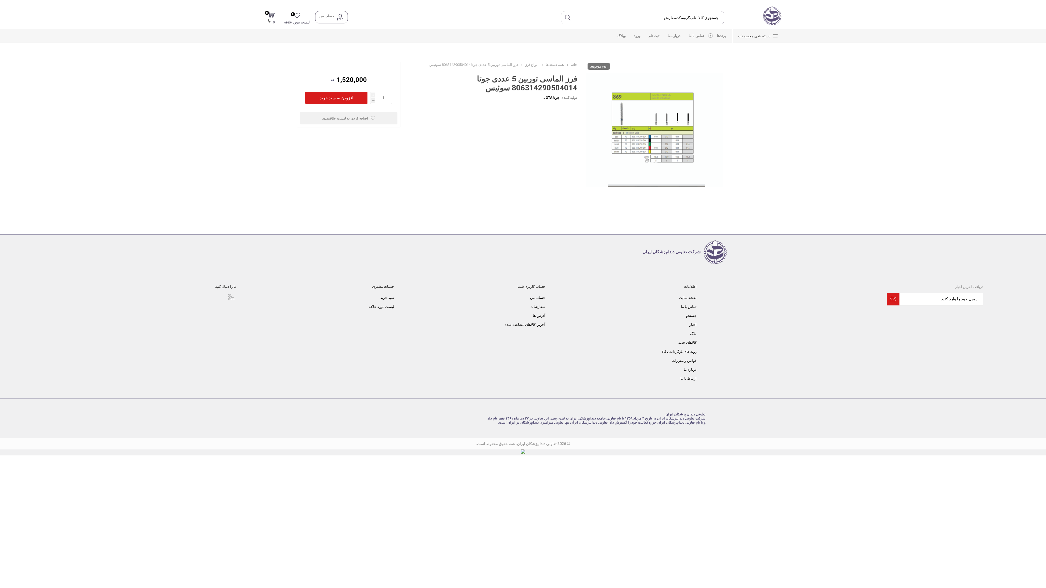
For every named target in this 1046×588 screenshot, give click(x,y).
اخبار (693, 325)
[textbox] (649, 17)
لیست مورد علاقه (381, 307)
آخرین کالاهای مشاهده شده (525, 325)
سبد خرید (387, 298)
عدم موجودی (598, 66)
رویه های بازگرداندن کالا (679, 352)
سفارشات (537, 307)
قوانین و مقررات (684, 361)
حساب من (327, 16)
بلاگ (693, 334)
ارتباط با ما (688, 378)
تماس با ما (689, 307)
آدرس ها (539, 316)
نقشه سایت (688, 298)
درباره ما (690, 369)
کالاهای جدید (687, 343)
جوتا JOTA (551, 98)
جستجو (691, 316)
